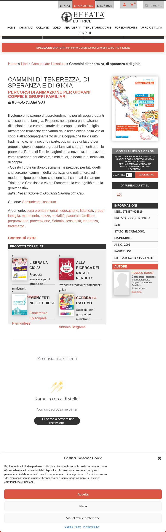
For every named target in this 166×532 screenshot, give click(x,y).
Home (11, 27)
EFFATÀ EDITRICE (83, 6)
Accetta (83, 494)
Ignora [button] (126, 47)
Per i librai (72, 27)
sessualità (73, 221)
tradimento (16, 226)
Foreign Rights (126, 27)
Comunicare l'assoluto (48, 64)
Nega (83, 506)
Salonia (58, 221)
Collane (42, 27)
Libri (24, 64)
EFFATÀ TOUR (104, 6)
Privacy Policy (91, 526)
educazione (69, 210)
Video (57, 27)
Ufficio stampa (151, 27)
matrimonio (30, 216)
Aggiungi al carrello (146, 176)
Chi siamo (25, 27)
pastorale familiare (80, 216)
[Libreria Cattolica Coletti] (119, 195)
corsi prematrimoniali (43, 210)
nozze (45, 216)
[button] (159, 458)
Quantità (119, 175)
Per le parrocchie (97, 27)
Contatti (84, 33)
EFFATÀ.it (65, 6)
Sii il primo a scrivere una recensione (57, 421)
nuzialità (58, 216)
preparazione (18, 221)
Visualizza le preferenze (83, 518)
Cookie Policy (73, 526)
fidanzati (86, 210)
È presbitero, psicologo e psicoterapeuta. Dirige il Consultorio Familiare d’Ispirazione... (144, 282)
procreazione (40, 221)
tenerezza (90, 221)
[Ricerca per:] (153, 5)
